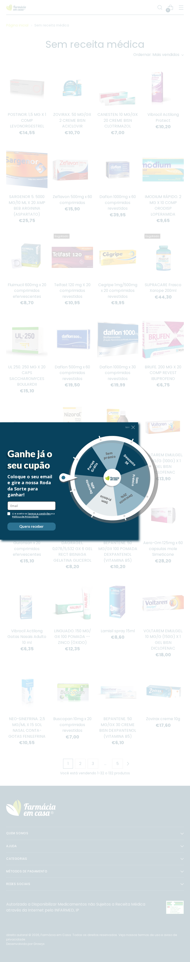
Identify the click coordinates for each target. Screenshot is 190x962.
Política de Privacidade (25, 516)
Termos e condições (39, 513)
